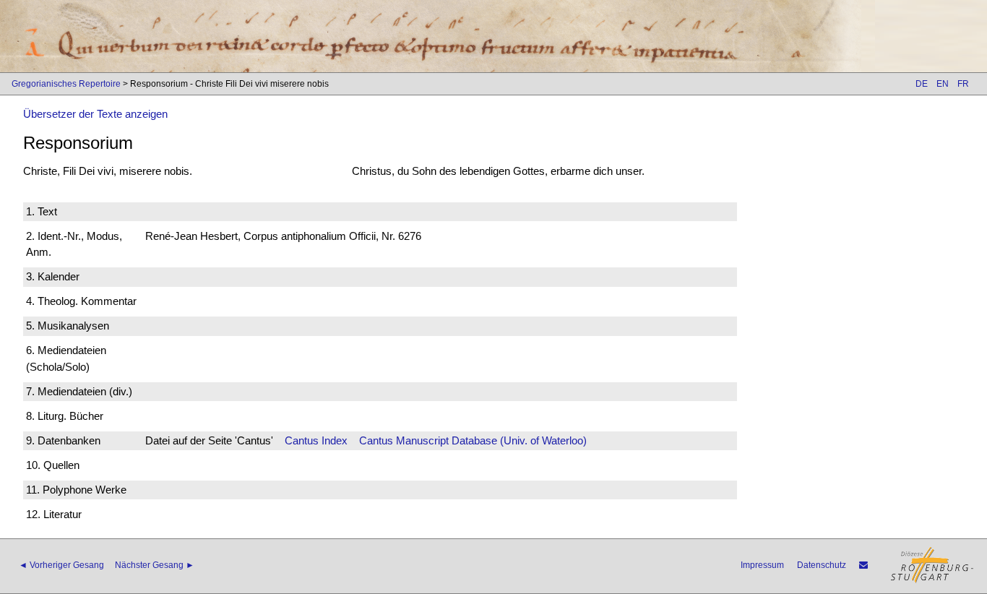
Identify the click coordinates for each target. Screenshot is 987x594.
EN (942, 84)
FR (963, 84)
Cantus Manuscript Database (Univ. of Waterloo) (473, 440)
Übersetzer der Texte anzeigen (95, 114)
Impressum (762, 565)
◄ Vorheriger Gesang (61, 565)
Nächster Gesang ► (154, 565)
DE (921, 84)
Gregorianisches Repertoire (66, 84)
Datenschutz (821, 565)
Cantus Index (316, 440)
